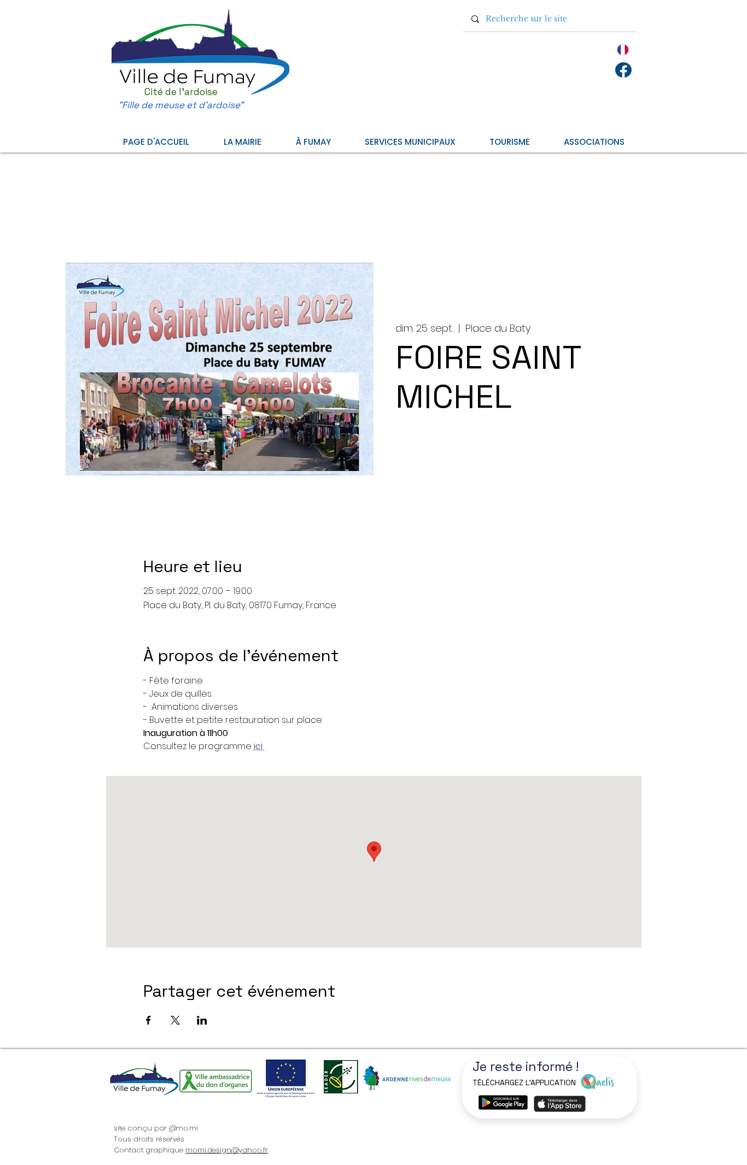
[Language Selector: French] (611, 49)
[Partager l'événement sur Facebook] (148, 1020)
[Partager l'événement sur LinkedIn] (202, 1020)
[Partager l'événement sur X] (175, 1020)
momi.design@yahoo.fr (226, 1150)
